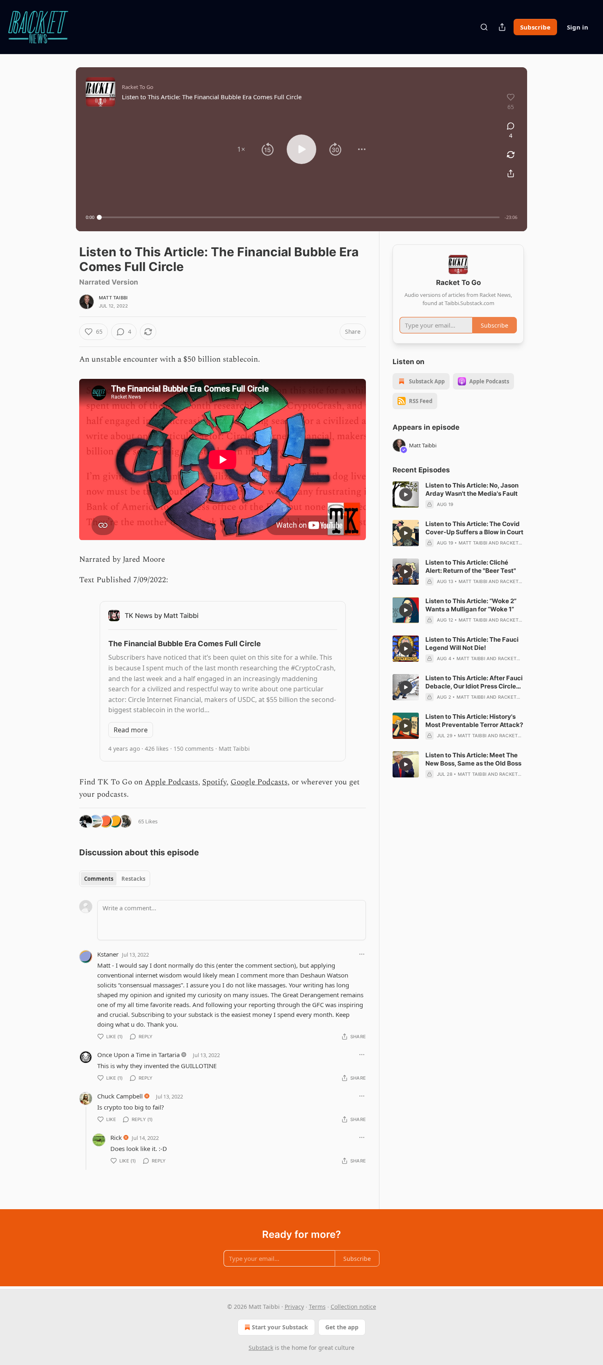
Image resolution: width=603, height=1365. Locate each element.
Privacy (294, 1306)
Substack (261, 1347)
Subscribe (535, 27)
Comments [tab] (98, 878)
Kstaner (108, 954)
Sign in (577, 27)
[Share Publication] (502, 27)
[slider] (299, 217)
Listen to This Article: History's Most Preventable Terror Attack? (474, 721)
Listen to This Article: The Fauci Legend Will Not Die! (471, 644)
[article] (458, 495)
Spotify (214, 782)
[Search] (484, 27)
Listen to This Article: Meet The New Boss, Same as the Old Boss (473, 759)
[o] (405, 494)
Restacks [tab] (133, 878)
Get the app (342, 1327)
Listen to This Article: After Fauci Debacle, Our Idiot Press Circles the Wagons (474, 682)
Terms (317, 1306)
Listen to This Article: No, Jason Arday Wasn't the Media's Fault (471, 489)
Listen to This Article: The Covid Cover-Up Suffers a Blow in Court (474, 528)
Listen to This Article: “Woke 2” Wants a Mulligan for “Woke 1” (470, 605)
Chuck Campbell (120, 1096)
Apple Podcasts (171, 782)
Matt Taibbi (113, 298)
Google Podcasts (259, 782)
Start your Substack (280, 1327)
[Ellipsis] (361, 954)
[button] (241, 149)
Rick (116, 1137)
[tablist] (114, 879)
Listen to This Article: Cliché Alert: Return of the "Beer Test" (470, 566)
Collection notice (353, 1306)
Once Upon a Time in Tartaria (138, 1055)
